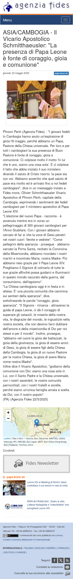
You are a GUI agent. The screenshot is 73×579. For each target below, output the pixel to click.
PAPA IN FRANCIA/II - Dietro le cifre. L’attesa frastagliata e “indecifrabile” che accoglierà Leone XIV (48, 505)
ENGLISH (40, 548)
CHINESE (21, 552)
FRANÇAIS (63, 548)
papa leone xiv (61, 73)
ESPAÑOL (51, 548)
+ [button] (8, 412)
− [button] (8, 418)
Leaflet (7, 438)
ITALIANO (28, 548)
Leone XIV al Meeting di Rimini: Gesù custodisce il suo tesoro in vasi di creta (47, 483)
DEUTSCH (9, 552)
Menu (7, 19)
